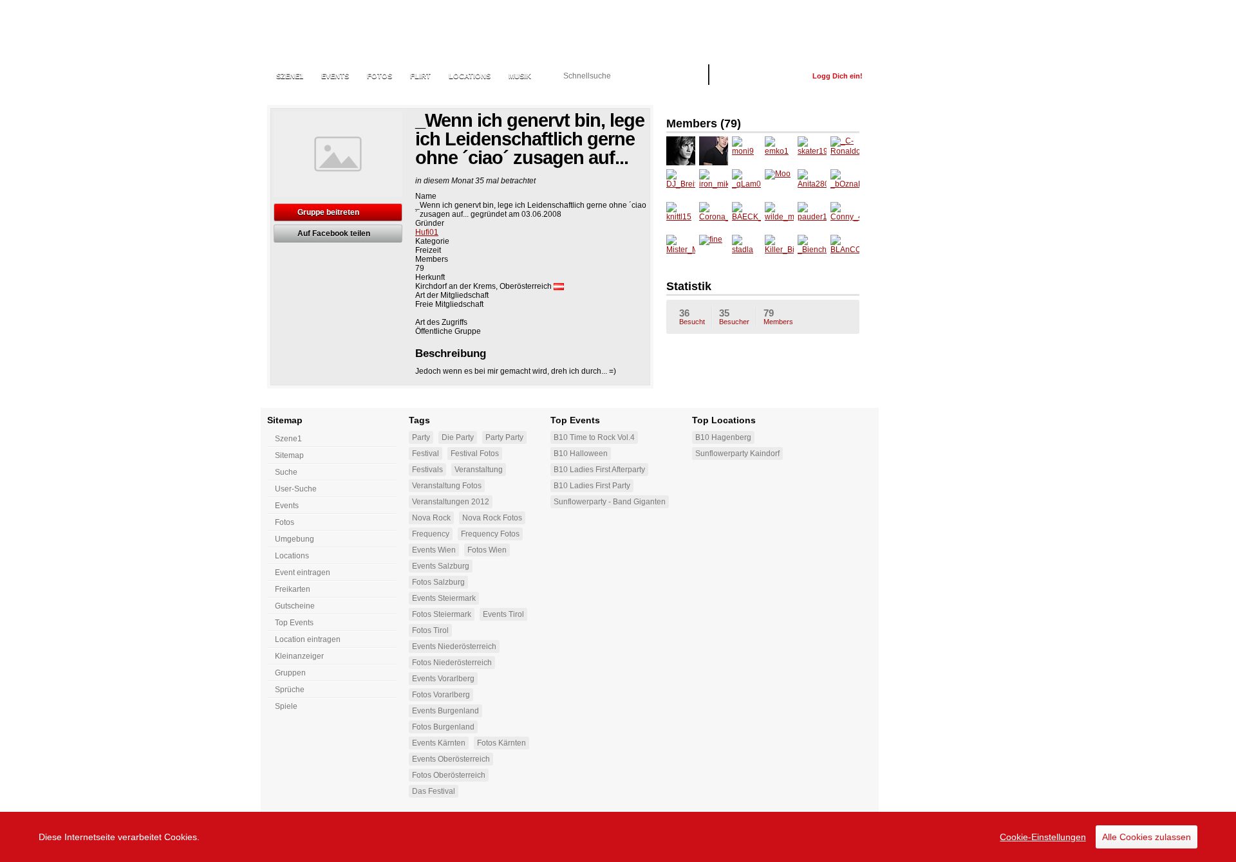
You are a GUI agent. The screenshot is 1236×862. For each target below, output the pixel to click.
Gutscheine (295, 605)
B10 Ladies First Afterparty (599, 469)
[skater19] (812, 150)
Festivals (427, 469)
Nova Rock (431, 517)
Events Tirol (503, 614)
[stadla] (746, 249)
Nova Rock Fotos (492, 517)
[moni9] (746, 150)
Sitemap (289, 455)
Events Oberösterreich (451, 759)
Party (421, 437)
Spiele (286, 706)
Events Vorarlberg (443, 678)
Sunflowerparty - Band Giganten (610, 501)
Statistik (688, 286)
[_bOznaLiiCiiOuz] (844, 183)
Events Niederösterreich (454, 646)
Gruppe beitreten (328, 212)
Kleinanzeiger (299, 656)
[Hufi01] (680, 150)
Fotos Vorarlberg (441, 694)
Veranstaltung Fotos (447, 485)
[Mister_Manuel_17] (680, 249)
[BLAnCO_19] (844, 249)
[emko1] (779, 150)
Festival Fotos (475, 453)
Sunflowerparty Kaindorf (737, 453)
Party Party (504, 437)
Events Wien (434, 550)
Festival (425, 453)
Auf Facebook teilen (333, 233)
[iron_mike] (713, 183)
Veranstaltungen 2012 (450, 501)
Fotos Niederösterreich (452, 662)
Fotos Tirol (430, 630)
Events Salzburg (440, 566)
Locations (470, 76)
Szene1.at (336, 35)
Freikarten (292, 589)
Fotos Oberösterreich (448, 775)
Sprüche (289, 689)
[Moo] (779, 183)
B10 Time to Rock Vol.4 (594, 437)
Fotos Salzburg (438, 582)
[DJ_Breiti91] (680, 183)
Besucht (692, 316)
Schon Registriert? (760, 76)
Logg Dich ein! (837, 76)
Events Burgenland (445, 710)
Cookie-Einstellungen (1043, 837)
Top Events (294, 622)
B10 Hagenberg (723, 437)
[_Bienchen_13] (812, 249)
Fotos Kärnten (501, 742)
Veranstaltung (478, 469)
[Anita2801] (812, 183)
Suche (286, 472)
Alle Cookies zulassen (1146, 837)
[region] (618, 837)
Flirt (420, 76)
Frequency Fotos (490, 533)
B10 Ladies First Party (592, 485)
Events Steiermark (444, 598)
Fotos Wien (487, 550)
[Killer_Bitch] (779, 249)
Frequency (430, 533)
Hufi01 (426, 232)
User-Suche (296, 488)
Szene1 (288, 438)
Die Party (458, 437)
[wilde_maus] (779, 216)
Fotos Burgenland (443, 726)
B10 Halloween (581, 453)
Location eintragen (308, 639)
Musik (520, 76)
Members (778, 316)
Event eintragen (302, 572)
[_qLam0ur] (746, 183)
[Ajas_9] (713, 150)
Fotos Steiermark (441, 614)
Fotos (379, 76)
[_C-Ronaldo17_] (844, 150)
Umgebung (294, 539)
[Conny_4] (844, 216)
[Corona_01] (713, 216)
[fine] (713, 249)
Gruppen (290, 672)
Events (335, 76)
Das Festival (433, 791)
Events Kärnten (438, 742)
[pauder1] (812, 216)
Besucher (734, 316)
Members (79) (703, 123)
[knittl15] (680, 216)
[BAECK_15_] (746, 216)
